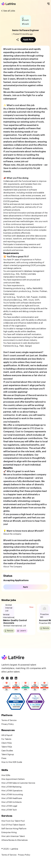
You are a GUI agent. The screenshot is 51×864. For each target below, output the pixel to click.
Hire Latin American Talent (13, 836)
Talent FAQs (6, 747)
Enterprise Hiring (9, 832)
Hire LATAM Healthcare (11, 798)
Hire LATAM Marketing (11, 787)
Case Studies (7, 751)
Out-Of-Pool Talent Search (13, 825)
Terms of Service (8, 720)
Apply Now (28, 40)
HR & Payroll (6, 735)
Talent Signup (7, 754)
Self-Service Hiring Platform (13, 829)
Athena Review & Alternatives (14, 840)
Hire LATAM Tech (9, 810)
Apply (25, 587)
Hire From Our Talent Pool (13, 821)
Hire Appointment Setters (13, 779)
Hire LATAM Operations (11, 791)
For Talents (6, 739)
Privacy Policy (7, 724)
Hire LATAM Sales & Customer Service (18, 783)
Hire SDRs (5, 775)
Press (3, 758)
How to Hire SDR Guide (11, 762)
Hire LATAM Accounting (12, 794)
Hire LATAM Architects (11, 802)
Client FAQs (6, 743)
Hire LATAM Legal (9, 806)
